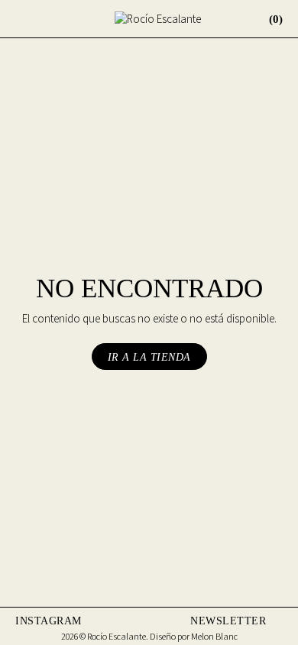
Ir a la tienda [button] (149, 357)
